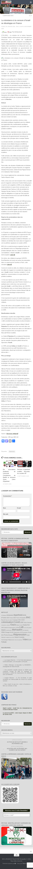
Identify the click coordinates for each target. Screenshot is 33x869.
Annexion (10, 615)
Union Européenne (18, 639)
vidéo (11, 255)
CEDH (23, 620)
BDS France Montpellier (20, 617)
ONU (3, 632)
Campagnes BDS (8, 15)
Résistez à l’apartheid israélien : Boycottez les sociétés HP (23, 471)
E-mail (19, 508)
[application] (16, 575)
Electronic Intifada (12, 433)
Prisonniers (25, 632)
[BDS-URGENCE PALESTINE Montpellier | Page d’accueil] (8, 2)
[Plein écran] (29, 582)
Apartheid (17, 615)
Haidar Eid (26, 625)
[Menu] (31, 2)
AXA (24, 615)
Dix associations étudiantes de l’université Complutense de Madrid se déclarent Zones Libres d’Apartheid (9, 475)
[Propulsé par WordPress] (15, 863)
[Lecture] (3, 582)
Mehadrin (17, 629)
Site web (5, 514)
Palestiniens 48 (17, 632)
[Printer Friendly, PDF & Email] (6, 32)
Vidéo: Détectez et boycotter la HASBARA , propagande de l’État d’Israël (17, 665)
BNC (28, 617)
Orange (7, 632)
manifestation (9, 630)
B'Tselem (4, 617)
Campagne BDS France (8, 705)
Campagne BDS (17, 620)
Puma (6, 635)
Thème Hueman (26, 863)
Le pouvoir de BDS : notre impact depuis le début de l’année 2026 (17, 713)
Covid (17, 622)
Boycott (3, 620)
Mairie (3, 630)
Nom (4, 508)
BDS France (10, 617)
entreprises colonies (5, 625)
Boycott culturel (9, 620)
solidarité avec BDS (10, 637)
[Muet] (26, 582)
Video (25, 639)
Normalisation (26, 630)
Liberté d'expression (9, 627)
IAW (2, 627)
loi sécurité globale (28, 627)
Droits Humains (28, 622)
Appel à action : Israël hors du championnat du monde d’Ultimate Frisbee (17, 708)
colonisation (7, 622)
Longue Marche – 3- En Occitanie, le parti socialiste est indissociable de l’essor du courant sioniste (17, 679)
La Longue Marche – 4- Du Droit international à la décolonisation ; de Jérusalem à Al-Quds (17, 660)
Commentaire (7, 496)
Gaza (13, 624)
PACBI (11, 632)
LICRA (17, 627)
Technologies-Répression (7, 639)
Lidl (21, 627)
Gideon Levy (19, 625)
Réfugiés (10, 635)
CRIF (21, 622)
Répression (12, 451)
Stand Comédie (19, 637)
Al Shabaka (3, 615)
